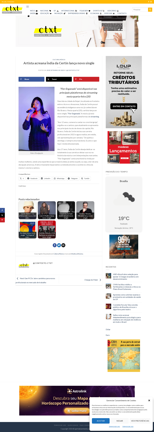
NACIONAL (44, 11)
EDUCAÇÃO (44, 13)
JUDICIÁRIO (111, 11)
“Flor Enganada (73, 113)
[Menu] (27, 7)
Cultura (56, 59)
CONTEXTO (122, 13)
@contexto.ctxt (73, 70)
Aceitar (101, 421)
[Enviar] (150, 10)
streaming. (95, 116)
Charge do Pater (91, 280)
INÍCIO (32, 11)
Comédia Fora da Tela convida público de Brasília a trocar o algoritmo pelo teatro (125, 307)
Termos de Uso (60, 425)
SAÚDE (32, 13)
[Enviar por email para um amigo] (63, 245)
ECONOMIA (94, 13)
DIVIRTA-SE (97, 11)
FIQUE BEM (84, 11)
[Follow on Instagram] (151, 2)
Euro (108, 335)
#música (80, 254)
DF (55, 11)
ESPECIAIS (108, 13)
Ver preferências (140, 421)
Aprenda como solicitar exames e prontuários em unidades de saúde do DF (127, 297)
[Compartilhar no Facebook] (55, 245)
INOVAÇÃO (58, 13)
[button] (149, 400)
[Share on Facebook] (2, 210)
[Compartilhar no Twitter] (59, 245)
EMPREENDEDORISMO (76, 13)
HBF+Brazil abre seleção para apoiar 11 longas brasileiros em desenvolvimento (126, 276)
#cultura (74, 254)
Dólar (108, 329)
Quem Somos (73, 425)
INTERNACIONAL (67, 11)
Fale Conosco (86, 425)
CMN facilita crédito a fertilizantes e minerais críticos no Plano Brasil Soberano (127, 286)
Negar (119, 421)
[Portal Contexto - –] (12, 9)
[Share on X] (2, 215)
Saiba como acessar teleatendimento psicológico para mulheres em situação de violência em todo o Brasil (127, 318)
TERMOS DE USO (114, 426)
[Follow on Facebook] (148, 2)
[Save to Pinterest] (2, 220)
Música (62, 59)
